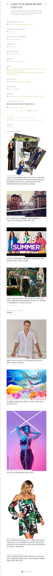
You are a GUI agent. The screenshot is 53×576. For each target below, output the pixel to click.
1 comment (12, 223)
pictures (26, 117)
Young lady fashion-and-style (20, 472)
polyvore (29, 117)
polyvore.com (34, 110)
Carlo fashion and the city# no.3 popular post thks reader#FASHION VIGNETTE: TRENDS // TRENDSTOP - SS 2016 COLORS (26, 300)
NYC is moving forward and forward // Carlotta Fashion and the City (24, 219)
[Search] (45, 3)
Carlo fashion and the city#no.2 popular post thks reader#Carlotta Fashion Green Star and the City (26, 558)
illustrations (21, 117)
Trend (9, 312)
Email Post (12, 115)
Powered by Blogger (28, 571)
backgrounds (12, 117)
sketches (33, 117)
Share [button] (8, 115)
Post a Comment (11, 126)
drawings (17, 117)
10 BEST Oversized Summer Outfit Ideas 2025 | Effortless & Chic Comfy (26, 260)
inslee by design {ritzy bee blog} (22, 110)
